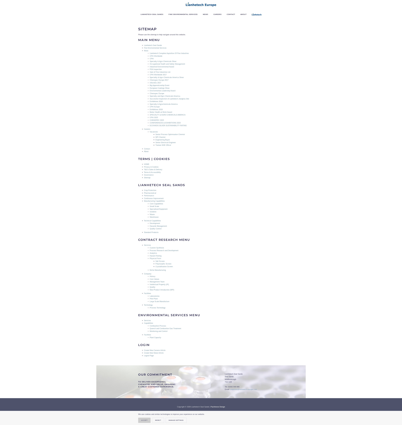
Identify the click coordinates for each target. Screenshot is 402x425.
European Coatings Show (159, 88)
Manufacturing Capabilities (154, 201)
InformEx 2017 (155, 83)
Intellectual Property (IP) (159, 284)
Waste (152, 214)
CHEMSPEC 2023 (157, 120)
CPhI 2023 (154, 117)
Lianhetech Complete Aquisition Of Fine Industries (169, 53)
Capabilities (148, 323)
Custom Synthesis (157, 248)
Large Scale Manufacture (159, 301)
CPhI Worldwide (156, 56)
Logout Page (149, 356)
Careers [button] (217, 14)
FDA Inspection (156, 69)
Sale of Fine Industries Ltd (160, 72)
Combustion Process (158, 326)
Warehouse (154, 217)
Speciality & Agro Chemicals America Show (167, 77)
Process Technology (158, 308)
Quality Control (155, 229)
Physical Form (155, 258)
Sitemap (147, 178)
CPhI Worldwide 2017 (158, 75)
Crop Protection (150, 190)
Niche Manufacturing (158, 270)
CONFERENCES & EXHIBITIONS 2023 (165, 123)
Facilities (147, 293)
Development (155, 223)
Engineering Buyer (162, 140)
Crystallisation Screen (164, 267)
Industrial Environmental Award (162, 67)
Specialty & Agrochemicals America (164, 104)
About (243, 14)
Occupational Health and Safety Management (167, 64)
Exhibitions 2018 (156, 101)
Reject (158, 420)
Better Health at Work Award (161, 112)
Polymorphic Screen (163, 264)
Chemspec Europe (157, 93)
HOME (146, 164)
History (152, 276)
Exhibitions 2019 (156, 109)
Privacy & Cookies (151, 167)
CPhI (152, 59)
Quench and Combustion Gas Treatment (165, 328)
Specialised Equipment (159, 209)
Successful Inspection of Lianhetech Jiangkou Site (169, 99)
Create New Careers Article (154, 350)
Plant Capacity (155, 338)
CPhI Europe (155, 107)
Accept (144, 420)
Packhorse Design (218, 407)
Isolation (153, 212)
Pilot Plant (154, 299)
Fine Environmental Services (183, 14)
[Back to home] (201, 4)
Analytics (153, 253)
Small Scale (154, 206)
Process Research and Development (164, 250)
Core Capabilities (156, 204)
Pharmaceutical (150, 193)
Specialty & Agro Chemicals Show (163, 61)
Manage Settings (176, 420)
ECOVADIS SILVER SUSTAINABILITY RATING (168, 126)
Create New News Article (154, 353)
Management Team (157, 282)
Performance (149, 196)
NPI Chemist (160, 137)
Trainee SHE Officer (163, 145)
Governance (148, 175)
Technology (148, 305)
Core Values (154, 279)
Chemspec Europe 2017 (159, 80)
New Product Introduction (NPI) (162, 290)
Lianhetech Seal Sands (152, 14)
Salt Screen (160, 261)
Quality (152, 287)
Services (147, 245)
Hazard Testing (155, 256)
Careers (147, 129)
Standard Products (151, 232)
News (205, 14)
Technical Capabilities (152, 221)
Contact (231, 14)
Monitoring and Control (158, 331)
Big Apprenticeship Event (159, 85)
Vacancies (154, 132)
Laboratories (154, 296)
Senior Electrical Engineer (165, 143)
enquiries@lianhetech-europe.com (243, 389)
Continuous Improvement (154, 198)
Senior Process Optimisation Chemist (170, 134)
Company (147, 274)
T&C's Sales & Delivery (153, 170)
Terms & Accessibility (152, 172)
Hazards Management (158, 226)
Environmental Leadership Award (162, 91)
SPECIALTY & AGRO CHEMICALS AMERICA (167, 115)
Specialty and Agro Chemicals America (165, 96)
